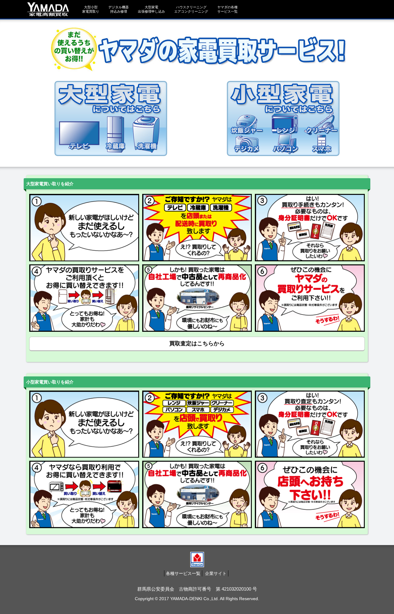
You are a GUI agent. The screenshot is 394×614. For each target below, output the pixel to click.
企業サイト (216, 573)
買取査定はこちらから (197, 343)
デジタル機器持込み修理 (118, 9)
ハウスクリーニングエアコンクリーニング (191, 9)
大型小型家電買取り (90, 9)
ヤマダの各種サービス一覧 (227, 9)
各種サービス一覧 (183, 573)
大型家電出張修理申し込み (151, 9)
